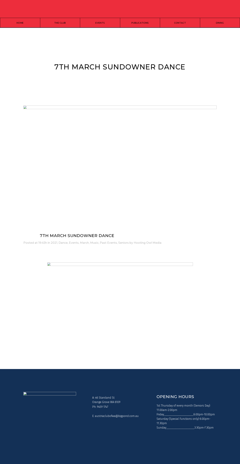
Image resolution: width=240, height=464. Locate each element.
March (84, 242)
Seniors (123, 242)
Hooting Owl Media (147, 242)
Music (94, 242)
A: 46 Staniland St (103, 397)
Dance (63, 242)
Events (74, 242)
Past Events (108, 242)
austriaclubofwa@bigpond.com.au (117, 416)
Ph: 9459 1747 (100, 406)
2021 (54, 242)
